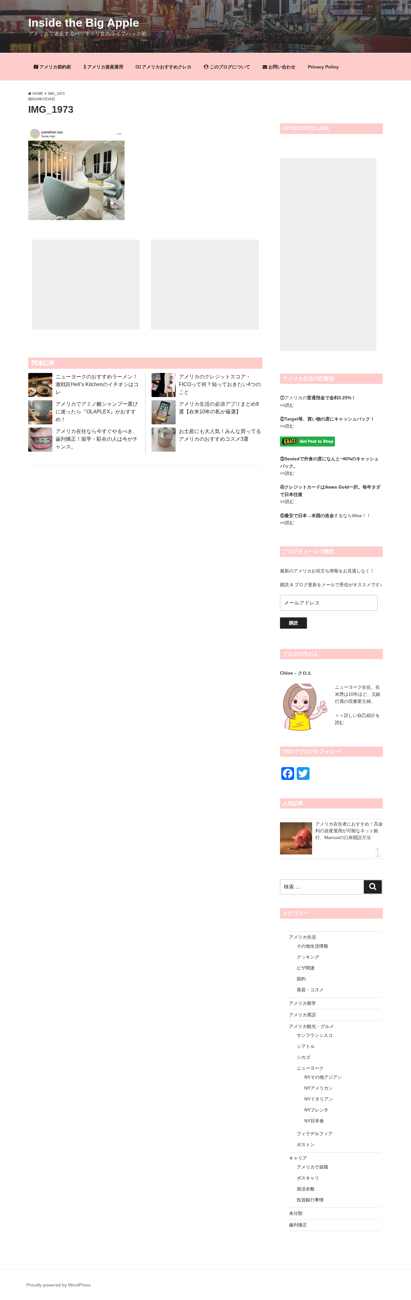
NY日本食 (314, 1120)
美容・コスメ (310, 989)
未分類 (295, 1213)
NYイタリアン (318, 1098)
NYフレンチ (316, 1109)
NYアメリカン (318, 1088)
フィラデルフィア (315, 1133)
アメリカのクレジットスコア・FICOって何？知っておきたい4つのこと (220, 384)
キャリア (298, 1158)
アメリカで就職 (312, 1167)
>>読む (287, 405)
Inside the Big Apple (83, 22)
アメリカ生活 (302, 937)
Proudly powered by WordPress (58, 1284)
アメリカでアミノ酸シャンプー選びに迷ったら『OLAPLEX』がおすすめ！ (97, 411)
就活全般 (306, 1188)
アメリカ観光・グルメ (311, 1026)
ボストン (306, 1144)
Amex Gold (337, 487)
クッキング (308, 957)
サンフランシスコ (315, 1035)
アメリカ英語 (302, 1014)
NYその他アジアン (323, 1077)
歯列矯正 (298, 1224)
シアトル (306, 1046)
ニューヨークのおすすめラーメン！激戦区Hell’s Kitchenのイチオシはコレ (97, 384)
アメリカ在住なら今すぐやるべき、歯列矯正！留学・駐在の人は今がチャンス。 (97, 439)
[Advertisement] (86, 285)
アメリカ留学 (302, 1003)
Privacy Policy (323, 66)
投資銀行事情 (310, 1199)
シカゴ (303, 1057)
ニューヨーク (310, 1068)
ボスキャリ (308, 1178)
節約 (301, 978)
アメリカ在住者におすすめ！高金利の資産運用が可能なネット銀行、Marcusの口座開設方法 (349, 830)
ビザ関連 (306, 967)
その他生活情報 (312, 946)
